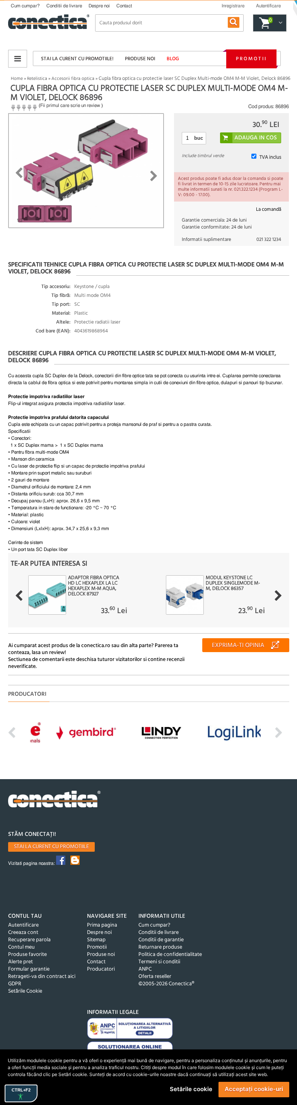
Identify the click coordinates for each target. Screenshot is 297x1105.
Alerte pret (20, 962)
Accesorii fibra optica (72, 79)
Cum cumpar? (25, 5)
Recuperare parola (29, 940)
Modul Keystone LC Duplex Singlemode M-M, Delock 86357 (233, 583)
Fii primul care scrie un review (70, 105)
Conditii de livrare (64, 5)
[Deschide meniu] (17, 59)
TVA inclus (270, 157)
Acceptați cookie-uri (254, 1089)
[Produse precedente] (19, 596)
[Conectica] (54, 800)
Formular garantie (29, 969)
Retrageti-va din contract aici (41, 976)
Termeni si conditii (159, 962)
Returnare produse (160, 947)
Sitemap (96, 940)
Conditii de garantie (161, 940)
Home (17, 79)
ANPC (145, 969)
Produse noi (140, 59)
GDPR (14, 984)
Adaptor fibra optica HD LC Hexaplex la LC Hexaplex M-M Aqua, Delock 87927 (93, 586)
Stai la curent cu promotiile (51, 846)
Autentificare (23, 925)
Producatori (101, 969)
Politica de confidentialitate (170, 954)
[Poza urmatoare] (154, 176)
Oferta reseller (154, 976)
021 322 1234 (268, 240)
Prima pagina (102, 925)
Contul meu (21, 947)
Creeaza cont (23, 932)
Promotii (251, 59)
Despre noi (99, 5)
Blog (173, 59)
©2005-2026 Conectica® (166, 984)
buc (198, 138)
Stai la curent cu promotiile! (77, 59)
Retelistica (37, 79)
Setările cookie (191, 1089)
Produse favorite (27, 954)
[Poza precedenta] (19, 173)
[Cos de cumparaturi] (279, 23)
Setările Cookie (25, 991)
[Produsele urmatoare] (278, 596)
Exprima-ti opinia (238, 646)
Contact (124, 5)
